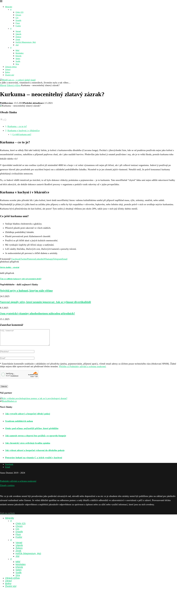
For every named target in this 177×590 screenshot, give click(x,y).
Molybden (20, 53)
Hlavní (3, 85)
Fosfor (18, 26)
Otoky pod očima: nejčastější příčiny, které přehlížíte (31, 428)
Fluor (18, 23)
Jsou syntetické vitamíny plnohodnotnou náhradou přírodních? (37, 313)
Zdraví (7, 69)
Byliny (7, 72)
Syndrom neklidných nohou (19, 421)
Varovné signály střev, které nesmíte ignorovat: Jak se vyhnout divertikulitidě (45, 302)
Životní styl (9, 75)
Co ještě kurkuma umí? (21, 134)
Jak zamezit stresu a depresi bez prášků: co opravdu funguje (35, 435)
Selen (18, 59)
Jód (17, 45)
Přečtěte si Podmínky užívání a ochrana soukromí (82, 366)
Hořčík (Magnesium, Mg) (26, 42)
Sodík (18, 61)
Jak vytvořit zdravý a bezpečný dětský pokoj (27, 413)
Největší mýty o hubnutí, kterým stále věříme (26, 290)
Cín (17, 18)
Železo (18, 37)
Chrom (18, 15)
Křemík (18, 56)
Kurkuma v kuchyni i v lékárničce (24, 130)
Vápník (18, 34)
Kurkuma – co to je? (17, 126)
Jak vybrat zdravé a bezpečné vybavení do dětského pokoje (35, 450)
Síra (17, 64)
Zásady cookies (7, 485)
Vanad (18, 31)
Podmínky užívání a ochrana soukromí (18, 481)
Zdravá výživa (11, 67)
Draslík (18, 20)
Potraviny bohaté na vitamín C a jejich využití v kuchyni (33, 457)
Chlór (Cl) (19, 12)
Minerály (8, 7)
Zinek (18, 39)
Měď (17, 50)
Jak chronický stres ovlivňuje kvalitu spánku (27, 443)
